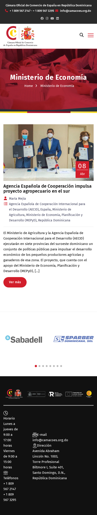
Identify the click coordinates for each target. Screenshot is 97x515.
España (45, 209)
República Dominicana (54, 220)
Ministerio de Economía (43, 215)
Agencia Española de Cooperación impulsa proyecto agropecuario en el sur (47, 188)
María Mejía (17, 199)
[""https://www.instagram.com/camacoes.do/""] (47, 18)
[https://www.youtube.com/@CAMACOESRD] (52, 18)
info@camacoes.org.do (50, 440)
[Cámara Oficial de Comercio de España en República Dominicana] (20, 36)
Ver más (15, 282)
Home (28, 86)
